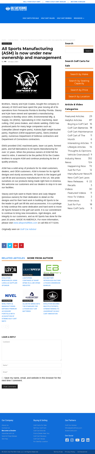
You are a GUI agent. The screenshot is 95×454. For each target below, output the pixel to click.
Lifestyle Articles (77, 147)
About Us (5, 425)
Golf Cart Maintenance (80, 131)
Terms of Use (58, 452)
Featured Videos (77, 193)
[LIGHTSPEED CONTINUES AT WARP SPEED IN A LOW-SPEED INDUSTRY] (32, 269)
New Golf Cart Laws (78, 177)
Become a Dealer (78, 2)
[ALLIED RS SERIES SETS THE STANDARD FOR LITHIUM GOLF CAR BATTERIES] (32, 295)
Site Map (5, 439)
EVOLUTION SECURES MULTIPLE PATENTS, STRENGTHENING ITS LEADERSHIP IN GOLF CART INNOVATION (51, 309)
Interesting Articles (78, 143)
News (68, 162)
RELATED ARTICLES (13, 258)
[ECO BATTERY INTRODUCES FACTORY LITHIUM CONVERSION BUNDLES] (52, 269)
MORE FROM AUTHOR (40, 258)
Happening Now (77, 166)
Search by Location (79, 96)
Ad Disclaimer (82, 452)
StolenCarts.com (71, 431)
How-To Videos (76, 196)
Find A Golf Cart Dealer (56, 2)
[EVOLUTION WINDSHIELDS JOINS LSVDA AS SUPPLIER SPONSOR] (11, 269)
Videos (69, 189)
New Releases (75, 181)
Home (4, 40)
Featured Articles (74, 116)
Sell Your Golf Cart (31, 2)
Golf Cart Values (48, 18)
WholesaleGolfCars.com (73, 428)
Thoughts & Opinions (79, 151)
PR (5, 61)
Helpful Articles (73, 120)
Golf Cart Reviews (64, 18)
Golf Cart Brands (39, 431)
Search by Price (79, 90)
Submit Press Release (9, 436)
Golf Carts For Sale (31, 18)
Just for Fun (74, 170)
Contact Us (6, 428)
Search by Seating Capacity (79, 82)
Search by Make (79, 74)
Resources (78, 18)
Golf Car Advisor (28, 229)
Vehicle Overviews (78, 154)
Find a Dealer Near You (41, 433)
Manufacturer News (79, 174)
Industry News (13, 40)
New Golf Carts (76, 208)
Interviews (73, 200)
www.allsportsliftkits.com (25, 223)
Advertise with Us (8, 433)
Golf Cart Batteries (78, 128)
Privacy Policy (70, 452)
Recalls (72, 185)
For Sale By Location (40, 441)
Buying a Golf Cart (78, 124)
